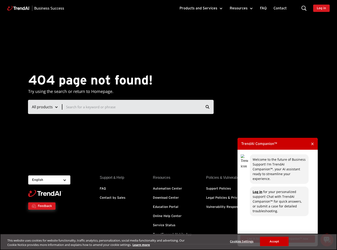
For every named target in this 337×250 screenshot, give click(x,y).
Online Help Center (167, 216)
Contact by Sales (112, 197)
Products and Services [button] (198, 8)
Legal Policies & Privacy (224, 197)
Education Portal (165, 207)
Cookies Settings (241, 241)
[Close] (330, 241)
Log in (257, 192)
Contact (280, 8)
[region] (168, 242)
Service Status (164, 225)
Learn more (141, 245)
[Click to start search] (207, 107)
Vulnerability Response (223, 207)
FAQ (263, 8)
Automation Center (167, 188)
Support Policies (218, 188)
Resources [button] (239, 8)
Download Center (166, 197)
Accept (274, 241)
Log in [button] (321, 8)
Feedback (45, 206)
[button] (304, 8)
